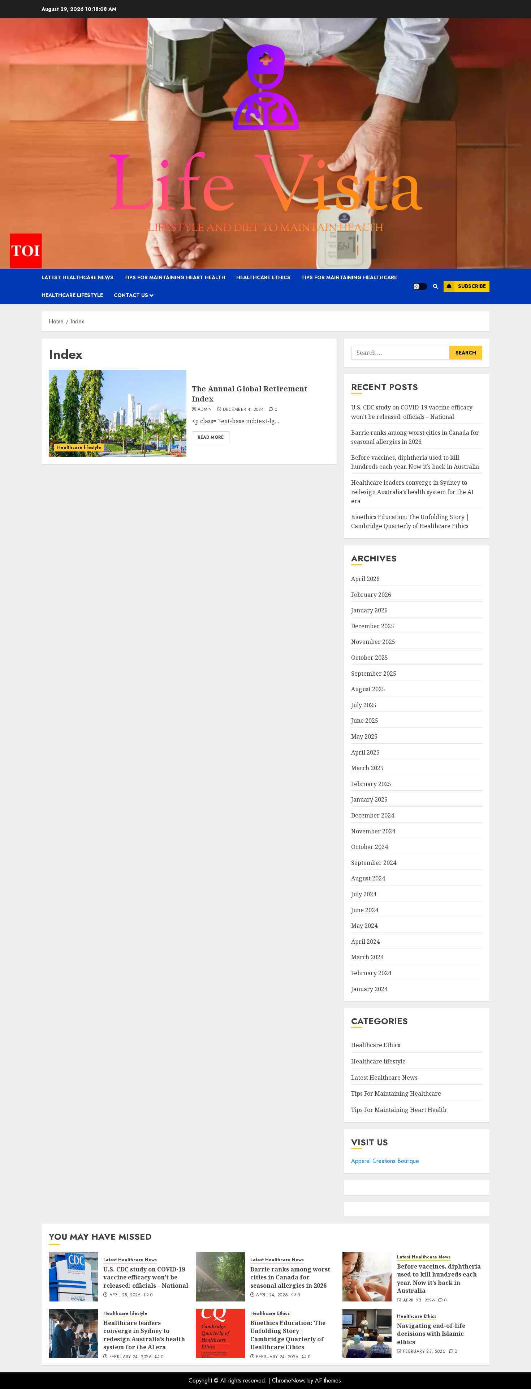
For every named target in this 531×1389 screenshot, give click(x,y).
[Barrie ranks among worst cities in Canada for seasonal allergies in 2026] (220, 1276)
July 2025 (363, 705)
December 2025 (372, 626)
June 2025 (364, 721)
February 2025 (371, 784)
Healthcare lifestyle (72, 295)
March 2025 (367, 768)
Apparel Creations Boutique (385, 1161)
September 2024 (373, 863)
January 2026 (369, 610)
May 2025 (364, 736)
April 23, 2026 (419, 1301)
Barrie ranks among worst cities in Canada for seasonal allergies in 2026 (290, 1277)
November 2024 (373, 831)
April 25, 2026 (125, 1295)
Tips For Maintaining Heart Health (174, 277)
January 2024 (369, 989)
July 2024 (363, 894)
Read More (211, 437)
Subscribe (472, 286)
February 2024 (371, 973)
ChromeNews (289, 1380)
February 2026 (371, 595)
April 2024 (365, 942)
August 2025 (368, 689)
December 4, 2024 (243, 410)
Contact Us (131, 295)
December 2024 (372, 815)
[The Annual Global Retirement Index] (117, 413)
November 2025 (373, 642)
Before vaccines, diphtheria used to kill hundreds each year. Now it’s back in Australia (415, 462)
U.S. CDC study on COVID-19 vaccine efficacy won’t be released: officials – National (145, 1277)
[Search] (435, 286)
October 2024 (369, 847)
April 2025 (365, 752)
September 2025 (373, 673)
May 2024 (364, 926)
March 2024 (367, 957)
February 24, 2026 (130, 1357)
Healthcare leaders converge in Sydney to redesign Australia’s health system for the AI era (412, 492)
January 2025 (369, 799)
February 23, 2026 (424, 1352)
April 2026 (365, 579)
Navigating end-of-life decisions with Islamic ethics (431, 1334)
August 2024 (368, 878)
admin (205, 410)
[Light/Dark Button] (420, 286)
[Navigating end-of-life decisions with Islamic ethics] (367, 1333)
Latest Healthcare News (77, 277)
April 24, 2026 (272, 1295)
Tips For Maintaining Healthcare (349, 277)
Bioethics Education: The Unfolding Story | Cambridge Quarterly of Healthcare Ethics (410, 521)
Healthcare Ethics (263, 277)
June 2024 (364, 910)
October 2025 (369, 658)
